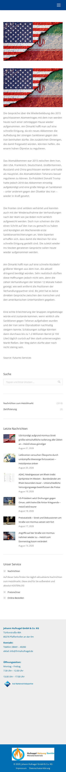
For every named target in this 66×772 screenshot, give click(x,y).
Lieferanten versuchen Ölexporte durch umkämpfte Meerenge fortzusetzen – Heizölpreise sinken (38, 459)
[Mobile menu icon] (59, 5)
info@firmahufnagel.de (21, 651)
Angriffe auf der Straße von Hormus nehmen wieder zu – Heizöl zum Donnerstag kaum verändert (36, 537)
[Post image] (9, 438)
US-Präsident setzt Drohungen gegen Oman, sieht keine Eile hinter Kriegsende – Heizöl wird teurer (40, 502)
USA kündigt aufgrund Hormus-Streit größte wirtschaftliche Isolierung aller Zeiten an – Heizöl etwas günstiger (40, 439)
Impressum (21, 768)
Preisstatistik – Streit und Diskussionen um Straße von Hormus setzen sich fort (40, 519)
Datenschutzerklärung (39, 768)
